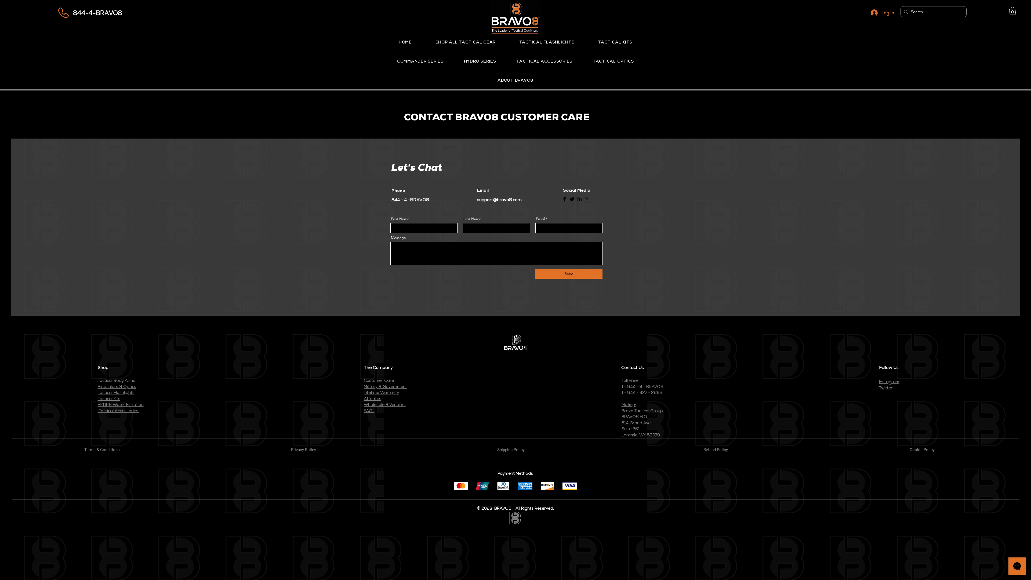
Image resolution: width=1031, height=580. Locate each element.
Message (398, 238)
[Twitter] (572, 199)
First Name (400, 219)
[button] (1012, 11)
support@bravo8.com (499, 199)
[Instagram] (587, 199)
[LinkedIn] (579, 199)
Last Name (472, 219)
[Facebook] (564, 199)
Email (540, 219)
